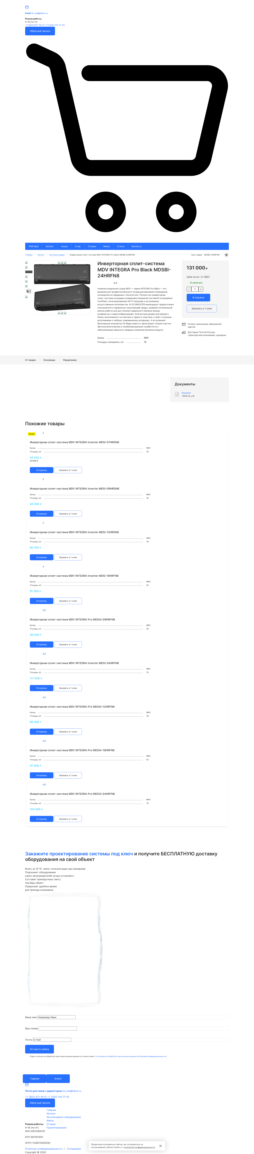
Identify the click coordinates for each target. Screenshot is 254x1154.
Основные (49, 359)
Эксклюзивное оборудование (64, 1117)
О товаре (30, 359)
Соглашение (74, 1148)
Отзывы (92, 246)
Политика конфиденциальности (43, 1148)
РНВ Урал (34, 246)
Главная (51, 1110)
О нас (78, 246)
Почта (28, 1039)
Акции (64, 246)
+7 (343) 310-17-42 (55, 25)
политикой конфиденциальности (139, 1147)
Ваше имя (31, 1017)
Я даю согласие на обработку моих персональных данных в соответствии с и (98, 1056)
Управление (70, 359)
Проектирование (56, 1127)
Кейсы (106, 246)
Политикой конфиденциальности (152, 1056)
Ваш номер (31, 1028)
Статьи (120, 246)
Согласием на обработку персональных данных (116, 1056)
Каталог (50, 246)
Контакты (136, 246)
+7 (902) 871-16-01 (35, 25)
